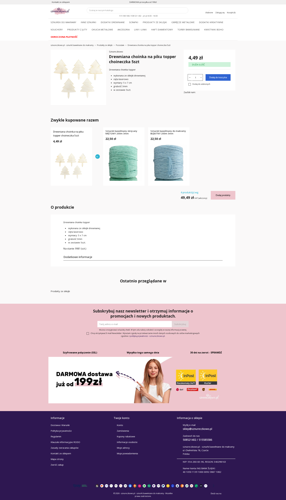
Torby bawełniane (188, 29)
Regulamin (56, 436)
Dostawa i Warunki (60, 425)
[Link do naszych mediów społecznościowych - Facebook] (225, 493)
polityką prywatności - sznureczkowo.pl (147, 336)
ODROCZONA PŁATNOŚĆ (64, 36)
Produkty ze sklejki (155, 22)
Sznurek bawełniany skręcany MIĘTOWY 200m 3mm (121, 132)
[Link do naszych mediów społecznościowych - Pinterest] (229, 493)
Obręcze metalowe (183, 22)
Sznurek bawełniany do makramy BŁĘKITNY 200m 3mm (168, 132)
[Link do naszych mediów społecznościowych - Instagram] (233, 493)
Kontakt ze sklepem (61, 453)
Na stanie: (68, 248)
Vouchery (57, 29)
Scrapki (133, 22)
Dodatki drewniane (113, 22)
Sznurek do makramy (63, 22)
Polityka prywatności (61, 430)
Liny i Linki (140, 29)
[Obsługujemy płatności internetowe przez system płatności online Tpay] (143, 486)
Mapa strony (57, 459)
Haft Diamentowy (162, 29)
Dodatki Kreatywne (211, 22)
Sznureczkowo (116, 51)
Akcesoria (124, 29)
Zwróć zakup (57, 464)
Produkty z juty (77, 29)
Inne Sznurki (88, 22)
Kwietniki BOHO (213, 29)
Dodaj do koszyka (218, 77)
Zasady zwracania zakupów (65, 447)
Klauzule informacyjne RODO (65, 442)
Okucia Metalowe (102, 29)
